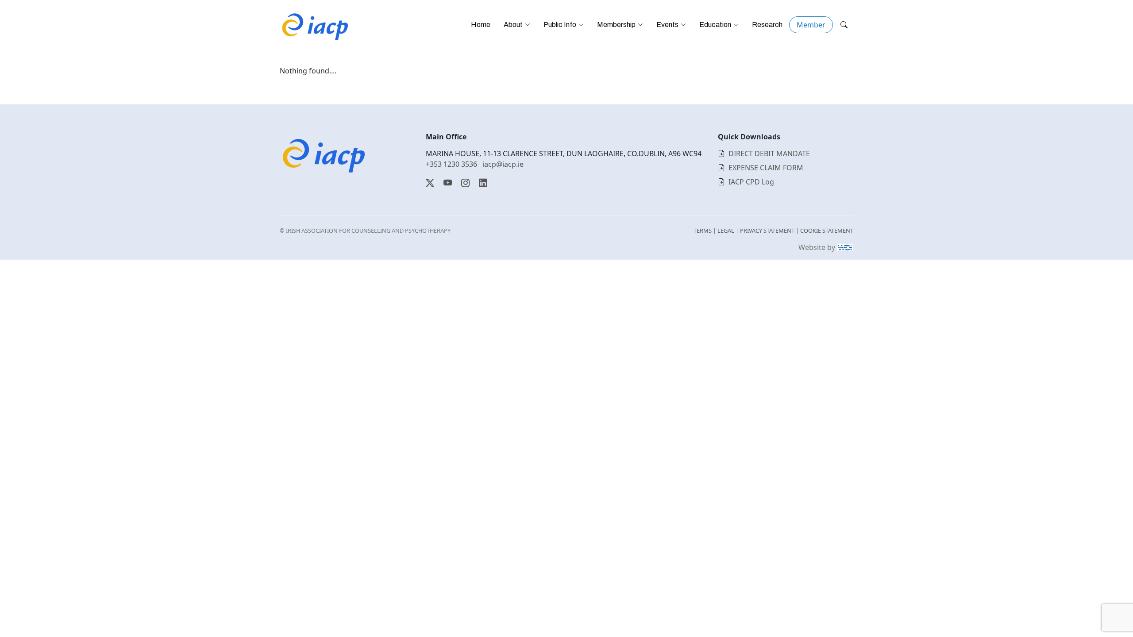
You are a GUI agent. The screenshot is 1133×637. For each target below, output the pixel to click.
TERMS (703, 230)
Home (480, 24)
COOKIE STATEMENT (826, 230)
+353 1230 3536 (451, 164)
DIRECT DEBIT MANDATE (769, 153)
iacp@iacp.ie (503, 164)
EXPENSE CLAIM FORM (765, 168)
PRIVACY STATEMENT (767, 230)
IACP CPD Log (751, 182)
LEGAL (725, 230)
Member (811, 25)
